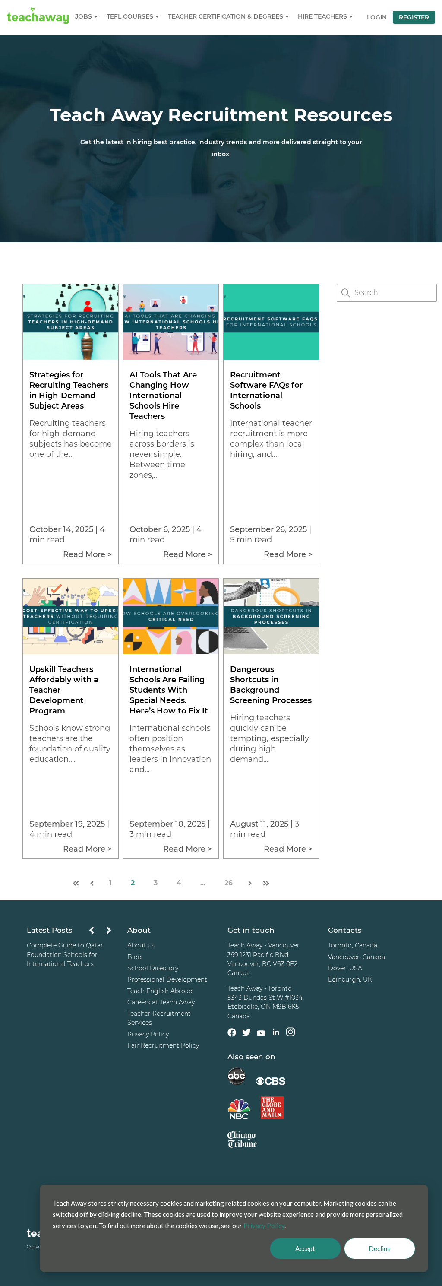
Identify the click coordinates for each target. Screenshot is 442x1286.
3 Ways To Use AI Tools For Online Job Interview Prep (66, 949)
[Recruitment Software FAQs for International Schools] (271, 357)
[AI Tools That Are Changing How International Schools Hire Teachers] (170, 357)
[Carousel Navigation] (100, 932)
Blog (134, 957)
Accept (305, 1248)
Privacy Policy (148, 1034)
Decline (380, 1248)
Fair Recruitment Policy (163, 1045)
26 (228, 883)
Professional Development (167, 979)
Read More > (87, 554)
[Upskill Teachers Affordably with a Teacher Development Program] (70, 652)
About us (141, 945)
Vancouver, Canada (356, 957)
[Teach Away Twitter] (246, 1033)
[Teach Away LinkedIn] (276, 1033)
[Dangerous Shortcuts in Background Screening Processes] (271, 652)
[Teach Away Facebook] (231, 1033)
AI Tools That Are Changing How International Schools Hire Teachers (163, 395)
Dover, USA (345, 968)
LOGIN (377, 17)
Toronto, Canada (352, 945)
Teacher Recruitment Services (159, 1018)
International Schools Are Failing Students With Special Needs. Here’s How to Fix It (168, 690)
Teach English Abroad (160, 991)
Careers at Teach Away (161, 1002)
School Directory (152, 968)
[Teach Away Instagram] (290, 1033)
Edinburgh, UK (350, 979)
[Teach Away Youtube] (261, 1034)
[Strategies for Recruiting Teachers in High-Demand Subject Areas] (70, 357)
